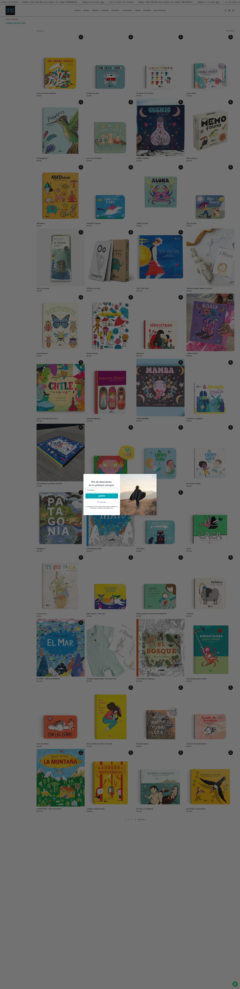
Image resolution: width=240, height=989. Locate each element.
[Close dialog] (154, 476)
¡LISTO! (101, 496)
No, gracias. (101, 502)
